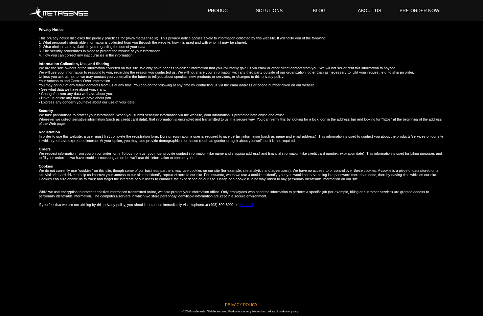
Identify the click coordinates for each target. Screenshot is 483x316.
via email (246, 205)
